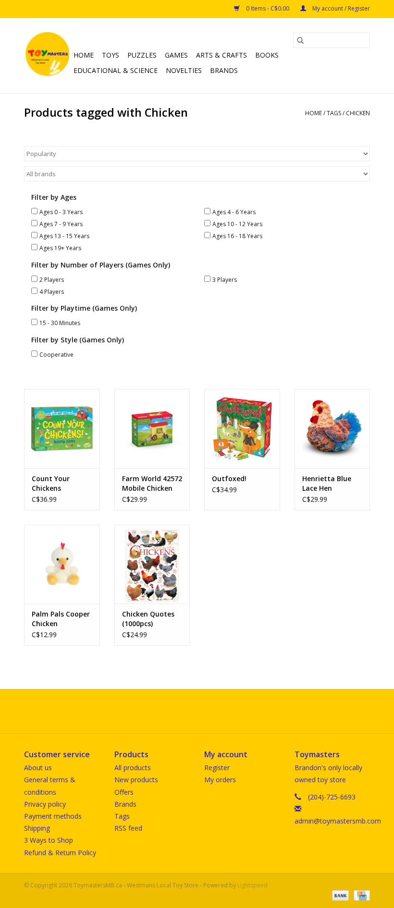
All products (132, 767)
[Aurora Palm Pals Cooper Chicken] (62, 564)
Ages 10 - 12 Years (237, 224)
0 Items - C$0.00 (268, 8)
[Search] (300, 40)
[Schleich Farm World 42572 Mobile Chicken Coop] (152, 428)
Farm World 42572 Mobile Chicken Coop (152, 483)
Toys (110, 55)
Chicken (358, 113)
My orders (220, 779)
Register (217, 767)
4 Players (51, 292)
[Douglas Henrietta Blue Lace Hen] (332, 428)
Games (176, 55)
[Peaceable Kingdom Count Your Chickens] (62, 428)
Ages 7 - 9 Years (61, 224)
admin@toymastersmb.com (338, 820)
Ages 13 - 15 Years (64, 236)
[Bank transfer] (339, 895)
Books (267, 55)
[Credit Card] (360, 895)
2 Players (51, 280)
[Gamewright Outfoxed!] (242, 428)
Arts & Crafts (221, 55)
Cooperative (56, 355)
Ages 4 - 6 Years (234, 212)
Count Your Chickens (51, 483)
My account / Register (340, 8)
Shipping (37, 828)
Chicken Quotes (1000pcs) (148, 618)
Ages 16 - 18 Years (237, 236)
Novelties (184, 70)
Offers (124, 792)
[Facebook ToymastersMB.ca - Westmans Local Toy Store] (188, 711)
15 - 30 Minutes (59, 323)
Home (84, 55)
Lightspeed (252, 885)
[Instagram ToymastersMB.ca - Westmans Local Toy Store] (205, 711)
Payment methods (53, 816)
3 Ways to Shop (48, 840)
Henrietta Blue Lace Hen (326, 483)
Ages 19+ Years (60, 248)
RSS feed (128, 828)
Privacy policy (45, 804)
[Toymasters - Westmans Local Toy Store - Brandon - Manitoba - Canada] (47, 55)
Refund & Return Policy (60, 852)
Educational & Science (116, 70)
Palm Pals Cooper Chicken (61, 618)
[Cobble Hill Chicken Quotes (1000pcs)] (152, 564)
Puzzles (142, 55)
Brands (224, 70)
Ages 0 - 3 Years (61, 212)
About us (38, 767)
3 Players (224, 280)
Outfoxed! (229, 478)
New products (136, 779)
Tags (334, 113)
